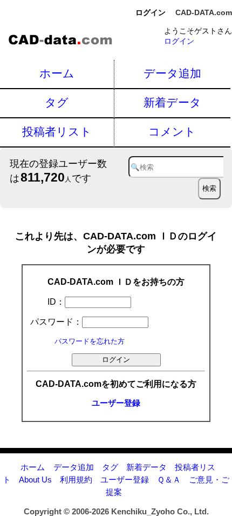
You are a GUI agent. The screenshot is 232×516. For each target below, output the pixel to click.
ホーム (56, 73)
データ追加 (172, 73)
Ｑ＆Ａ (169, 479)
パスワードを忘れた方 (89, 341)
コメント (172, 131)
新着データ (172, 102)
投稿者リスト (57, 131)
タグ (57, 102)
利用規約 (76, 479)
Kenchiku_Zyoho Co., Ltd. (160, 511)
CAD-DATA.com (203, 12)
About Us (35, 479)
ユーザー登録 (116, 402)
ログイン (179, 41)
